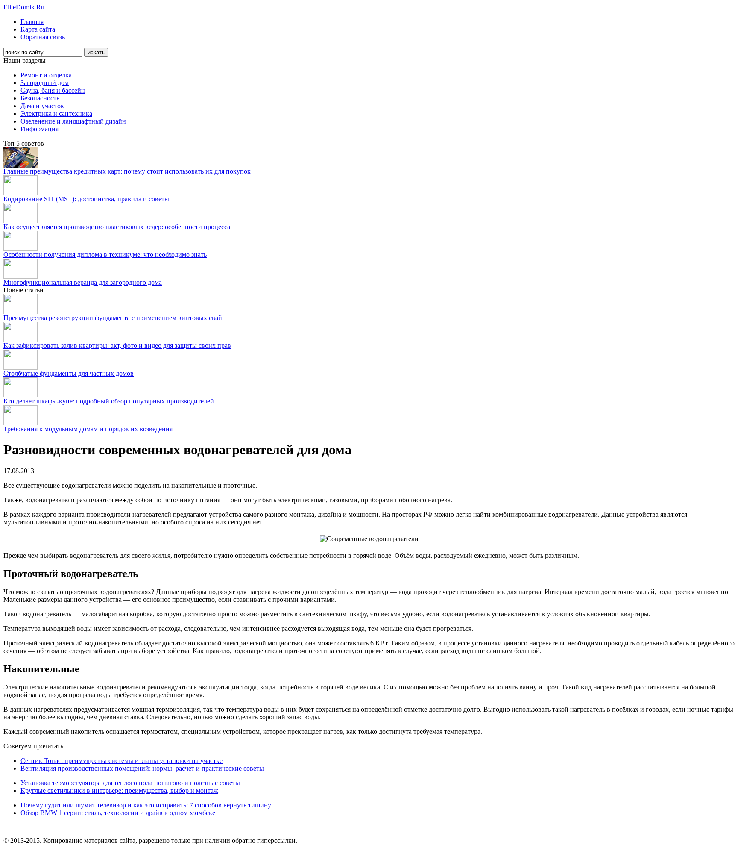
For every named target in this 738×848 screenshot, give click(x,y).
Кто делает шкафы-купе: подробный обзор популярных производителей (108, 401)
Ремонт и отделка (46, 75)
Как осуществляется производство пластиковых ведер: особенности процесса (116, 226)
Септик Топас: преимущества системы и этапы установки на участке (121, 760)
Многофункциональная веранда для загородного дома (82, 282)
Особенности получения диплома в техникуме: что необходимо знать (105, 254)
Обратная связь (42, 37)
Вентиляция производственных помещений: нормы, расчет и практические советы (142, 768)
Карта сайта (37, 29)
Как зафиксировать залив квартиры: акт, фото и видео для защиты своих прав (117, 345)
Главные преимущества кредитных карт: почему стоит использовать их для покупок (127, 171)
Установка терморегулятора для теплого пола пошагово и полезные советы (130, 782)
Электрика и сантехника (56, 113)
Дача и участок (42, 105)
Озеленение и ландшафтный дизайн (73, 121)
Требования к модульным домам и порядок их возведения (88, 429)
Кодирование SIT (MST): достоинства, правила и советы (86, 199)
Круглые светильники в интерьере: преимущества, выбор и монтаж (119, 790)
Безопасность (39, 98)
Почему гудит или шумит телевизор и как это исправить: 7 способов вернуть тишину (145, 805)
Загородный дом (44, 82)
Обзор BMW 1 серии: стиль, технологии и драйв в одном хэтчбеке (117, 812)
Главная (32, 21)
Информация (39, 128)
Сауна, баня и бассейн (52, 90)
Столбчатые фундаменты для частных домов (68, 373)
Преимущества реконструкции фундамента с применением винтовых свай (112, 317)
